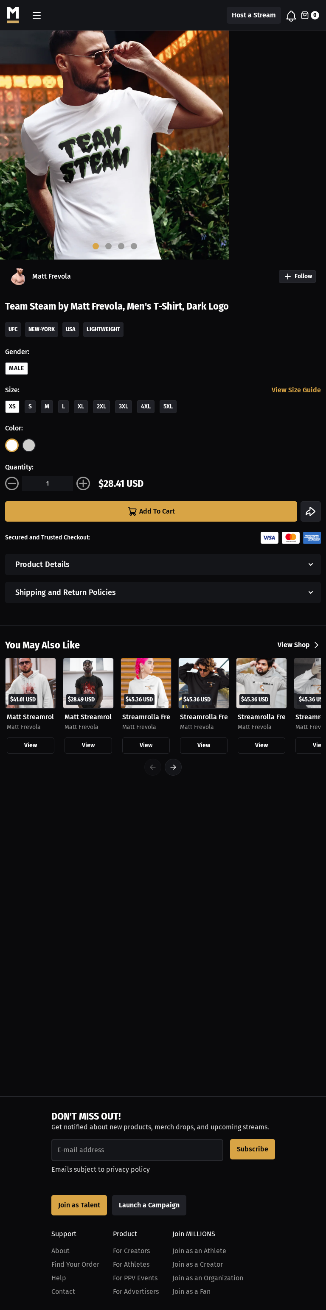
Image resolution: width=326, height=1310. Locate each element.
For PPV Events (135, 1278)
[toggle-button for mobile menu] (37, 15)
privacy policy (128, 1169)
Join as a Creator (197, 1264)
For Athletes (131, 1264)
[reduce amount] (12, 483)
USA (71, 329)
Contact (63, 1292)
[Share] (311, 511)
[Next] (173, 767)
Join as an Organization (207, 1278)
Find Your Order (75, 1264)
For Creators (131, 1251)
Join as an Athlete (199, 1251)
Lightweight (103, 329)
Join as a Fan (191, 1292)
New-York (41, 329)
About (60, 1251)
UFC (12, 329)
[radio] (12, 445)
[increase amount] (83, 483)
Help (58, 1278)
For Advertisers (136, 1292)
